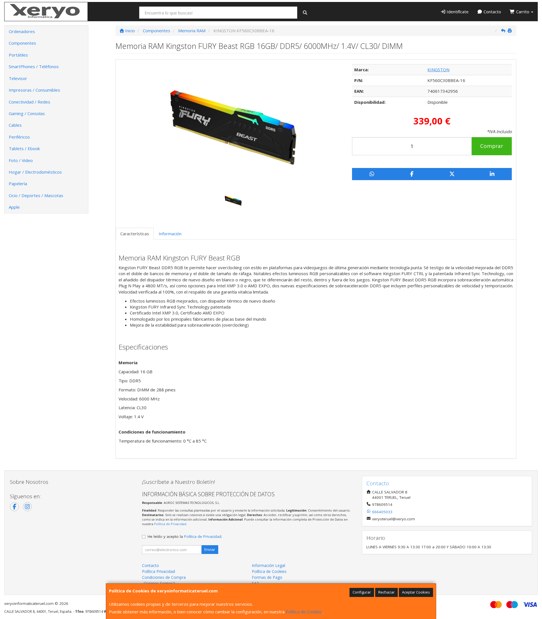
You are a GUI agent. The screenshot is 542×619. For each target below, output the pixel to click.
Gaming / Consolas (27, 113)
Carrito (522, 11)
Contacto (491, 11)
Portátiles (18, 55)
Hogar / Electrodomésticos (35, 172)
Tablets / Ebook (24, 148)
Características (134, 233)
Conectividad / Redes (29, 102)
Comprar (491, 146)
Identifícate (457, 11)
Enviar (209, 549)
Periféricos (19, 137)
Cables (15, 125)
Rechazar (386, 592)
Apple (14, 207)
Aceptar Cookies (416, 592)
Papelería (18, 183)
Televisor (18, 78)
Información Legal (268, 565)
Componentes (22, 43)
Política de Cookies (304, 611)
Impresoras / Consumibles (34, 90)
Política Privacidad (158, 571)
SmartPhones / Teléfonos (34, 66)
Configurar (362, 592)
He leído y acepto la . (185, 536)
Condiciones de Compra (164, 577)
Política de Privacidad (170, 524)
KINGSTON (438, 69)
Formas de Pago (267, 577)
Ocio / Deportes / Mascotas (36, 195)
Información (170, 233)
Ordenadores (22, 31)
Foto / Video (21, 160)
